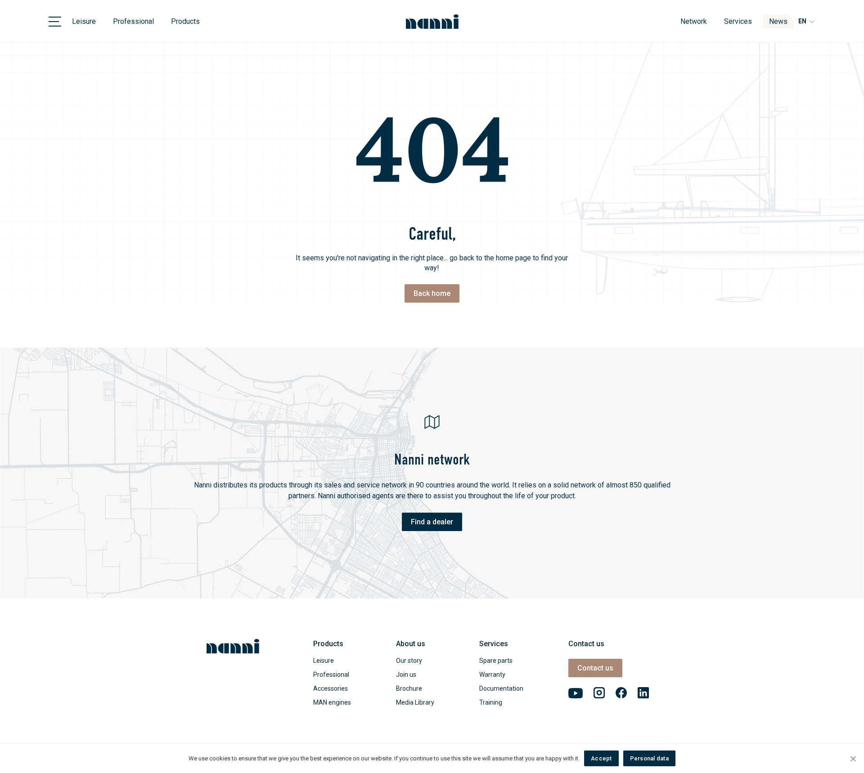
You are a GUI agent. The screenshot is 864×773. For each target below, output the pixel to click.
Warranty (492, 674)
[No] (852, 758)
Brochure (409, 688)
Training (490, 702)
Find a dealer (432, 522)
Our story (409, 660)
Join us (406, 674)
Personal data (649, 758)
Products (185, 21)
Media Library (415, 702)
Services (738, 21)
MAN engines (332, 702)
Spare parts (496, 660)
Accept (601, 758)
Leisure (84, 21)
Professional (133, 21)
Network (693, 21)
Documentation (501, 688)
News (778, 21)
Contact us (595, 668)
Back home (432, 293)
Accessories (330, 688)
